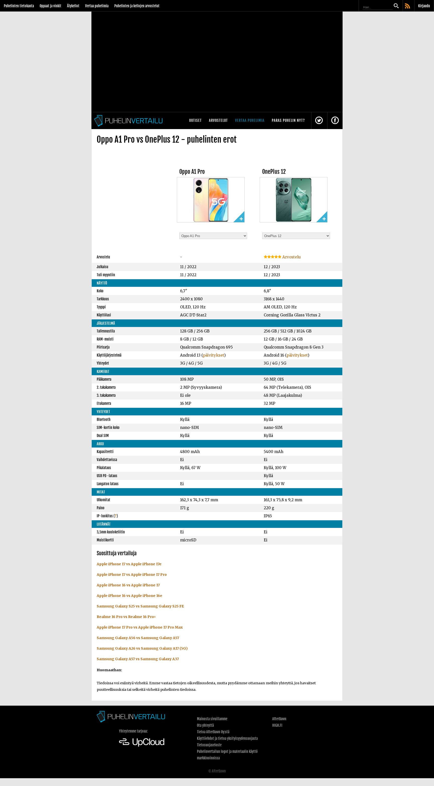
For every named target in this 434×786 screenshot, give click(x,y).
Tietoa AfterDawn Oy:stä (213, 732)
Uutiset (195, 120)
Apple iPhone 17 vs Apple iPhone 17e (129, 564)
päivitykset (213, 355)
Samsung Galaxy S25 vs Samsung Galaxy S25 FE (140, 606)
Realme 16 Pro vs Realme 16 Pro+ (126, 616)
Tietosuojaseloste (209, 745)
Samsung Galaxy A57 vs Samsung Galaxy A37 (138, 659)
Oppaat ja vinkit (50, 6)
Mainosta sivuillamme (212, 719)
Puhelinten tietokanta (19, 6)
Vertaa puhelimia (96, 6)
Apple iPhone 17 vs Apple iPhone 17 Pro (132, 574)
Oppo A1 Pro (192, 171)
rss (408, 6)
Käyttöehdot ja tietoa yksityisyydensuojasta (227, 738)
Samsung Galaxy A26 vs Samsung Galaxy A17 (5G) (142, 648)
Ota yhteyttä (205, 725)
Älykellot (73, 6)
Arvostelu (291, 257)
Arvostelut (218, 120)
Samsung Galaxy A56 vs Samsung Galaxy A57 (138, 638)
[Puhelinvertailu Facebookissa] (335, 120)
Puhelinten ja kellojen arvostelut (136, 6)
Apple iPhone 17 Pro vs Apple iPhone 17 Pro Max (140, 627)
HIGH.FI (277, 725)
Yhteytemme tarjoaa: (133, 731)
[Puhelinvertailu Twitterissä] (319, 120)
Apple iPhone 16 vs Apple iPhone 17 (128, 585)
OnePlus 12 (274, 171)
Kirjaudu (424, 6)
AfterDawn (279, 719)
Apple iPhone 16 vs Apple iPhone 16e (129, 595)
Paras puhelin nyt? (288, 120)
